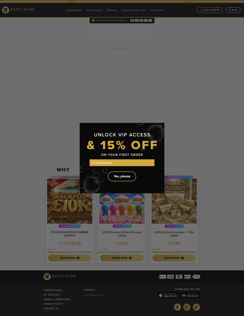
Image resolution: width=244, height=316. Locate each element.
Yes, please (122, 176)
